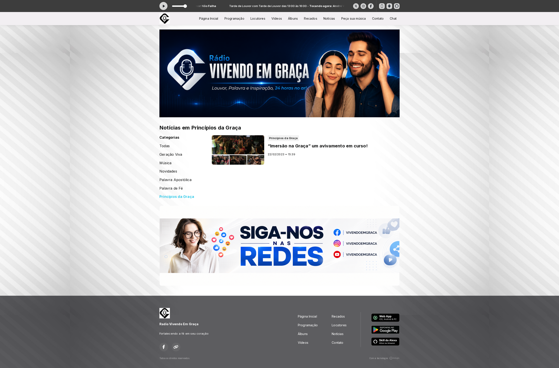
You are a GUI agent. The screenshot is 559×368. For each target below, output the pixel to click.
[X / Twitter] (356, 6)
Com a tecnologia (378, 358)
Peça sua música (353, 18)
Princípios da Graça (176, 197)
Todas (164, 146)
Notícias (329, 18)
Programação (234, 18)
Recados (310, 18)
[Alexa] (397, 6)
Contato (378, 18)
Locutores (257, 18)
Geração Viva (170, 154)
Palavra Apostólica (175, 180)
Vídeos (276, 18)
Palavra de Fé (171, 188)
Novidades (168, 171)
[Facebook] (371, 6)
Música (165, 163)
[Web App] (382, 6)
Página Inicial (208, 18)
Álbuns (293, 18)
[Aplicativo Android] (389, 6)
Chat (393, 18)
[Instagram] (363, 6)
